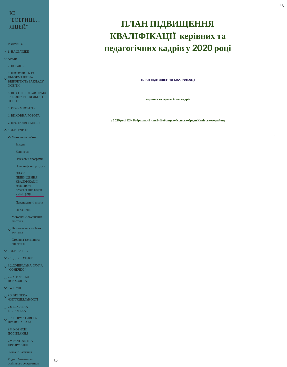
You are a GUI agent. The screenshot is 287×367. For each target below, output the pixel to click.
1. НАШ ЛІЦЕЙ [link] (18, 51)
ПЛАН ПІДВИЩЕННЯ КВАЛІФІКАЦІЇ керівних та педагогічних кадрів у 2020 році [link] (29, 183)
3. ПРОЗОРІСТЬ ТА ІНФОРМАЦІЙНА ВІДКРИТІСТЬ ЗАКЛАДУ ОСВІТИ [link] (26, 79)
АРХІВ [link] (12, 59)
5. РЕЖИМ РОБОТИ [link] (22, 108)
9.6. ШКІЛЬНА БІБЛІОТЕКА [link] (18, 308)
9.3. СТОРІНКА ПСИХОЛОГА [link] (18, 279)
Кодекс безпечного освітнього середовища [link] (23, 361)
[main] (167, 36)
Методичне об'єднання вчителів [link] (27, 219)
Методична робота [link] (24, 137)
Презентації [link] (23, 209)
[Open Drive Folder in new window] (267, 140)
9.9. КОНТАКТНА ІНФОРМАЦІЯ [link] (20, 342)
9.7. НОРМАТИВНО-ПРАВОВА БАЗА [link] (22, 320)
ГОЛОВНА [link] (15, 44)
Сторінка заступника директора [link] (26, 241)
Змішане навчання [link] (20, 352)
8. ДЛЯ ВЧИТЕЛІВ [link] (21, 130)
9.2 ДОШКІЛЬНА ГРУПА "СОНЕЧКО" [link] (25, 267)
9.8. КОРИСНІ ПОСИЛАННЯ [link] (18, 331)
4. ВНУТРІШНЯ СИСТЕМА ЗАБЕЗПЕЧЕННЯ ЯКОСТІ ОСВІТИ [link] (27, 97)
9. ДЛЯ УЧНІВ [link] (18, 251)
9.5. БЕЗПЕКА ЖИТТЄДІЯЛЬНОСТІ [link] (23, 297)
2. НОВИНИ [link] (16, 66)
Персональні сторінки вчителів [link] (26, 230)
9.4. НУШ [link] (14, 288)
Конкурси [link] (22, 151)
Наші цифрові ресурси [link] (30, 166)
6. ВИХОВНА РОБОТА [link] (24, 115)
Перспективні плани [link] (29, 202)
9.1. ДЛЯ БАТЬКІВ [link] (20, 258)
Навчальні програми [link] (29, 159)
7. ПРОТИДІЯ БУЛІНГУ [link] (24, 122)
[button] (282, 5)
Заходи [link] (20, 144)
